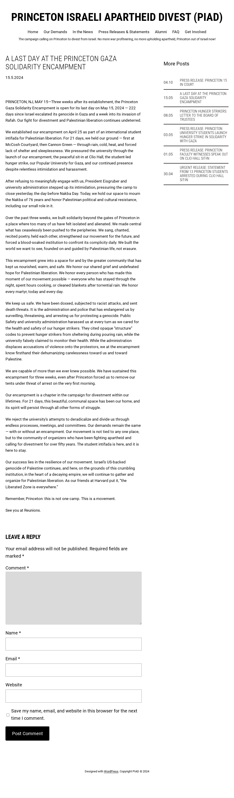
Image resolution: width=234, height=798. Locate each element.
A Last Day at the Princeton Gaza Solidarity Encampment (203, 98)
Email (12, 658)
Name (13, 633)
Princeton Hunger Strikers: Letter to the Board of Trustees (203, 115)
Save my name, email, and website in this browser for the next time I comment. (74, 714)
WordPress (111, 771)
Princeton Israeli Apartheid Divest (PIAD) (117, 17)
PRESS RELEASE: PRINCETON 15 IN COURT (203, 82)
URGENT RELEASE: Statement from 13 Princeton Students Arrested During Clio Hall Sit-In (204, 174)
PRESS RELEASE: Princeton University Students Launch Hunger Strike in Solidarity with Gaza (203, 135)
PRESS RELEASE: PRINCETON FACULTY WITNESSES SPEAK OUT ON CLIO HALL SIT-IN (204, 154)
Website (13, 685)
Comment (17, 568)
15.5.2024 (14, 77)
